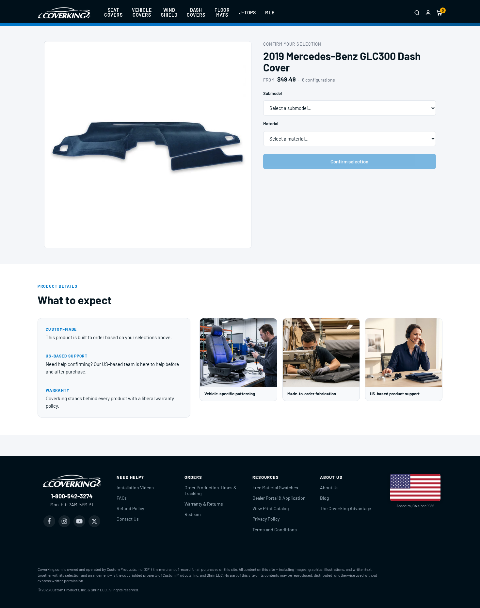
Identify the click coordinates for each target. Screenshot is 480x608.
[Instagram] (64, 521)
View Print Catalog (270, 508)
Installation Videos (135, 487)
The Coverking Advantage (345, 508)
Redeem (192, 514)
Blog (324, 498)
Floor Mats (222, 12)
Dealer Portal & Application (279, 498)
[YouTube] (79, 521)
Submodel (272, 93)
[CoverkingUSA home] (64, 13)
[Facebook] (49, 521)
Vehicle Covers (142, 12)
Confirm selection (349, 161)
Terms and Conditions (274, 529)
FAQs (122, 498)
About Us (329, 487)
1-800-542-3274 (72, 496)
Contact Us (128, 519)
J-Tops (247, 12)
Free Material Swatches (275, 487)
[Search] (417, 12)
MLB (270, 12)
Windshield (169, 12)
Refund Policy (130, 508)
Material (270, 123)
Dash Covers (196, 12)
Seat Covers (113, 12)
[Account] (428, 12)
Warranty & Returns (203, 504)
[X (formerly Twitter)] (94, 521)
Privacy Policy (266, 519)
